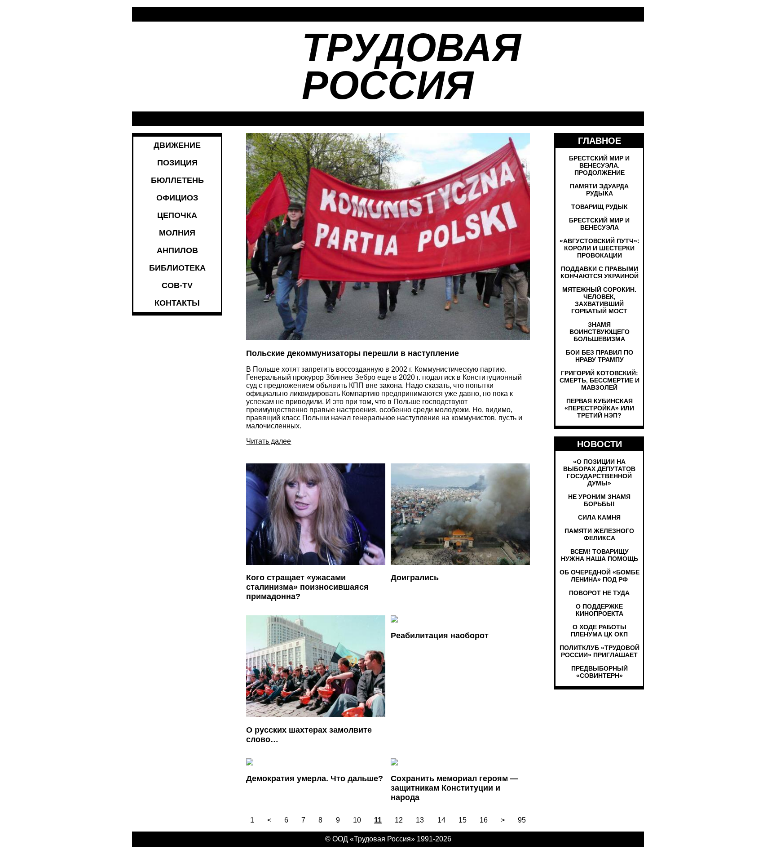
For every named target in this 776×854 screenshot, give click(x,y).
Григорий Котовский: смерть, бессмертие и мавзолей (599, 380)
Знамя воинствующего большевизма (599, 331)
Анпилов (177, 250)
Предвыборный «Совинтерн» (599, 672)
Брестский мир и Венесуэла (599, 224)
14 (441, 820)
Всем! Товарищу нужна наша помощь (599, 555)
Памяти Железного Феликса (599, 534)
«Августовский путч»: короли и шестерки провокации (599, 248)
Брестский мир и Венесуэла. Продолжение (599, 165)
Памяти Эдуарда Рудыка (599, 189)
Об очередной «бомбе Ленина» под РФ (599, 576)
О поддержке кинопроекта (599, 610)
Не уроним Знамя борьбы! (599, 500)
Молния (177, 232)
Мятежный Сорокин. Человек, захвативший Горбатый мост (599, 300)
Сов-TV (177, 285)
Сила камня (599, 517)
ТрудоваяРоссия (411, 66)
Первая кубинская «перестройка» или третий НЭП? (599, 408)
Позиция (177, 162)
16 (484, 820)
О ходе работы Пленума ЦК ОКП (599, 630)
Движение (177, 145)
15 (463, 820)
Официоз (177, 197)
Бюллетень (177, 180)
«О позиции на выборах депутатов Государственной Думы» (599, 472)
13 (420, 820)
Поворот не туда (599, 592)
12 (399, 820)
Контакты (177, 302)
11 (378, 820)
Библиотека (177, 267)
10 (357, 820)
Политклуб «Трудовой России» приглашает (599, 651)
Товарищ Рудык (599, 206)
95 (522, 820)
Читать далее (268, 441)
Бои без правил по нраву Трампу (599, 356)
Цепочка (177, 215)
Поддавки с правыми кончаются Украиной (599, 272)
